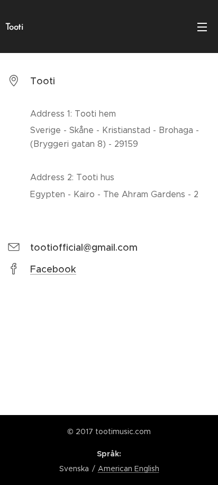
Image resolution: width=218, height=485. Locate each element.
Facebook (53, 269)
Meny (202, 26)
